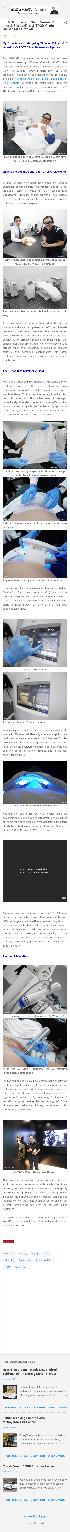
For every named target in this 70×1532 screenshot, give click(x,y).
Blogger (35, 1253)
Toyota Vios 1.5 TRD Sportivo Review (28, 1466)
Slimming (9, 1260)
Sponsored (25, 1260)
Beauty (23, 1253)
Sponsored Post (45, 1260)
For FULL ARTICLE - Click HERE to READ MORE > (36, 1407)
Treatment (21, 1267)
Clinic (47, 1253)
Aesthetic (9, 1253)
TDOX (7, 1267)
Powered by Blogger (35, 1516)
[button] (65, 23)
